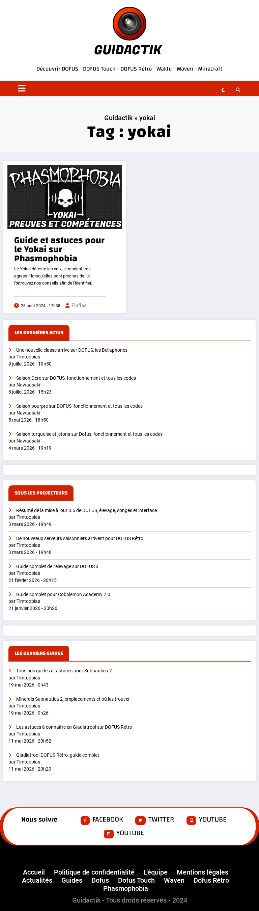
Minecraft (210, 68)
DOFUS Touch (99, 68)
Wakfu (164, 68)
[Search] (237, 89)
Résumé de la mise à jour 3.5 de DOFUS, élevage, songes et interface (86, 510)
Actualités (37, 880)
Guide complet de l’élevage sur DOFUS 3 (57, 566)
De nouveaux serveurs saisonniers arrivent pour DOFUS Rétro (79, 538)
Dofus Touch (136, 880)
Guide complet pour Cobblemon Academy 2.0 (63, 594)
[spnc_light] (223, 90)
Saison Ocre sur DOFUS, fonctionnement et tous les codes (76, 378)
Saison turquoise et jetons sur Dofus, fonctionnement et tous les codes (89, 434)
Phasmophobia (125, 888)
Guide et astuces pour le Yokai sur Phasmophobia (59, 249)
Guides (71, 880)
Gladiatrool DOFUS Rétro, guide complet (57, 755)
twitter (161, 819)
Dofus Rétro (211, 880)
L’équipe (156, 872)
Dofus (100, 880)
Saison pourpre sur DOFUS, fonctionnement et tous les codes (79, 406)
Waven (185, 68)
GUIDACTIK (128, 50)
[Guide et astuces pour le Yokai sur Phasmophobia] (64, 196)
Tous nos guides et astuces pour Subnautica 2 (64, 671)
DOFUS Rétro (136, 68)
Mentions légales (202, 872)
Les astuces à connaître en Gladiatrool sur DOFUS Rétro (74, 727)
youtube (213, 819)
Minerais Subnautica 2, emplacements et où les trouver (73, 699)
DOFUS (71, 68)
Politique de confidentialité (94, 872)
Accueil (34, 872)
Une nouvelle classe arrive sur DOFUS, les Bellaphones (71, 350)
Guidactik (118, 118)
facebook (107, 819)
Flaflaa (79, 305)
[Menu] (22, 88)
